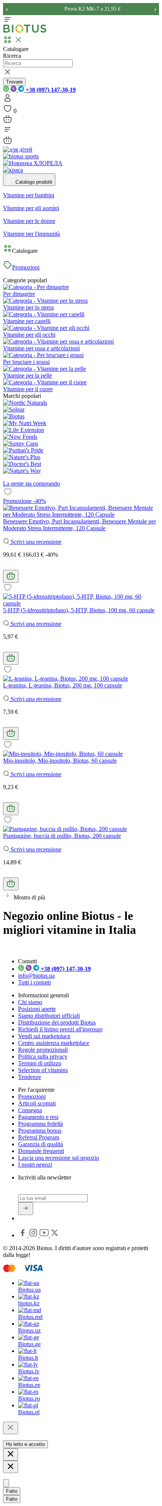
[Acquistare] (10, 576)
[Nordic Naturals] (25, 402)
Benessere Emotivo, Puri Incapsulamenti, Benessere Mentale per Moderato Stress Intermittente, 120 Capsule (79, 524)
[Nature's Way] (22, 470)
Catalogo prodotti (33, 182)
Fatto (11, 1491)
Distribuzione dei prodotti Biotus (57, 1022)
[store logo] (25, 31)
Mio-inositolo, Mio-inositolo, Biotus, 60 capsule (60, 760)
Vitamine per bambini (28, 195)
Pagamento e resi (38, 1117)
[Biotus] (13, 416)
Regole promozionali (43, 1049)
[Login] (7, 100)
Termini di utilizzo (39, 1063)
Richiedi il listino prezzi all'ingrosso (60, 1029)
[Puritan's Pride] (23, 450)
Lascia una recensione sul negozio (58, 1158)
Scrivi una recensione (35, 542)
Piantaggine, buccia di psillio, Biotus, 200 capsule (62, 836)
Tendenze (29, 1077)
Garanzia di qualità (40, 1144)
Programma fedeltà (40, 1124)
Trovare (14, 82)
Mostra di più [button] (29, 897)
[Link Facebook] (23, 1235)
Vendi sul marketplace (44, 1036)
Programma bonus (39, 1130)
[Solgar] (13, 409)
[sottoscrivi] (25, 1208)
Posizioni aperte (37, 1009)
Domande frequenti (41, 1151)
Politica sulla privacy (42, 1056)
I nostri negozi (35, 1164)
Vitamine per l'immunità (31, 234)
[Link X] (54, 1235)
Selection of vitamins (43, 1070)
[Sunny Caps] (20, 443)
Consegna (30, 1110)
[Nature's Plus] (21, 457)
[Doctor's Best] (22, 464)
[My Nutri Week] (24, 423)
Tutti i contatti (34, 982)
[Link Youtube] (45, 1235)
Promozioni (26, 267)
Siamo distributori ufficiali (49, 1015)
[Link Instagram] (34, 1235)
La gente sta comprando (31, 483)
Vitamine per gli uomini (31, 208)
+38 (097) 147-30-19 (50, 90)
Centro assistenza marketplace (53, 1043)
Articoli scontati (37, 1103)
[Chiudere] (10, 1428)
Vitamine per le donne (29, 221)
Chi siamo (30, 1002)
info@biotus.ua (36, 975)
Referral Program (38, 1137)
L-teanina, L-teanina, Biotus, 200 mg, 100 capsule (62, 685)
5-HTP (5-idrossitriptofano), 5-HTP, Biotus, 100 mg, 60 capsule (78, 610)
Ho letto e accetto (25, 1444)
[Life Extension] (23, 430)
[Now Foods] (20, 436)
